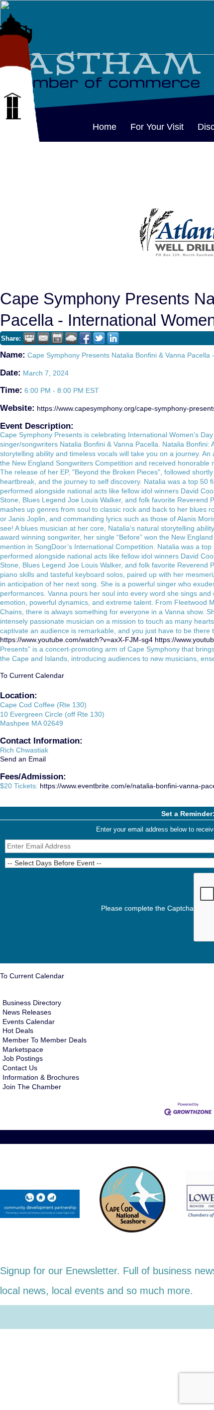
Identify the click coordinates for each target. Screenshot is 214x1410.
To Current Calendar (32, 675)
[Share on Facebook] (85, 338)
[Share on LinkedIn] (113, 338)
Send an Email (23, 759)
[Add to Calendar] (57, 338)
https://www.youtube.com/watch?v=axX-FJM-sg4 (76, 640)
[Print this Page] (29, 338)
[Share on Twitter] (99, 338)
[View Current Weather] (71, 338)
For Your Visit (157, 127)
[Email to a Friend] (43, 338)
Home (104, 127)
